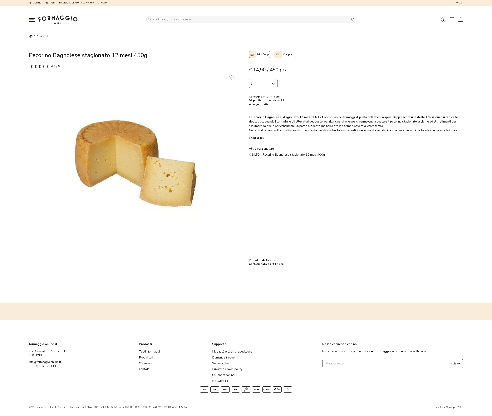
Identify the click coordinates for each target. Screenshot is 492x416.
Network (101, 3)
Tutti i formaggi (149, 351)
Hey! (442, 407)
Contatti (144, 369)
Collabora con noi (224, 375)
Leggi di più (256, 138)
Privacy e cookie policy (227, 369)
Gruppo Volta (455, 407)
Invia (453, 363)
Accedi (459, 3)
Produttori (146, 357)
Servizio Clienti (222, 363)
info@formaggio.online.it (45, 362)
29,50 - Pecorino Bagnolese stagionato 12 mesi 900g (287, 155)
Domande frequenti (225, 357)
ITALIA (51, 3)
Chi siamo (145, 363)
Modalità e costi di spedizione (232, 351)
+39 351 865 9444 (42, 366)
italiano (37, 3)
